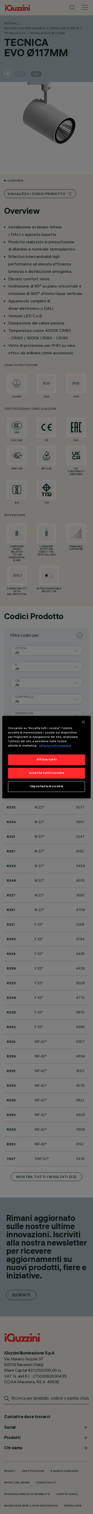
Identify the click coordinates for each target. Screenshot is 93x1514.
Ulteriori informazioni (55, 745)
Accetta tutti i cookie (46, 773)
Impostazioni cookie (46, 786)
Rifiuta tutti (46, 759)
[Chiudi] (83, 722)
